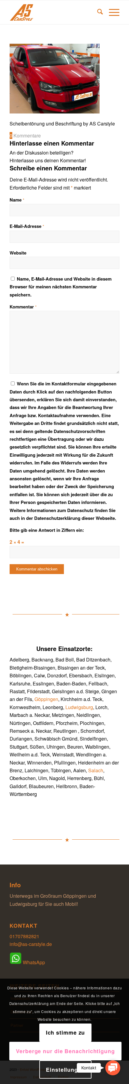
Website (18, 252)
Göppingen (46, 699)
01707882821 (24, 936)
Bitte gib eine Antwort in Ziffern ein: (47, 530)
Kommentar (23, 306)
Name (17, 199)
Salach (95, 770)
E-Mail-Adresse (27, 226)
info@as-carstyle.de (31, 944)
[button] (112, 1067)
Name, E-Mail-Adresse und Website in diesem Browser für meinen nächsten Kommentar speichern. (61, 286)
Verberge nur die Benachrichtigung (65, 1051)
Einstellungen (65, 1070)
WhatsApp (33, 962)
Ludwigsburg (79, 707)
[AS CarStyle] (53, 12)
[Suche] (97, 12)
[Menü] (111, 12)
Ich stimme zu (65, 1032)
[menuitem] (97, 12)
